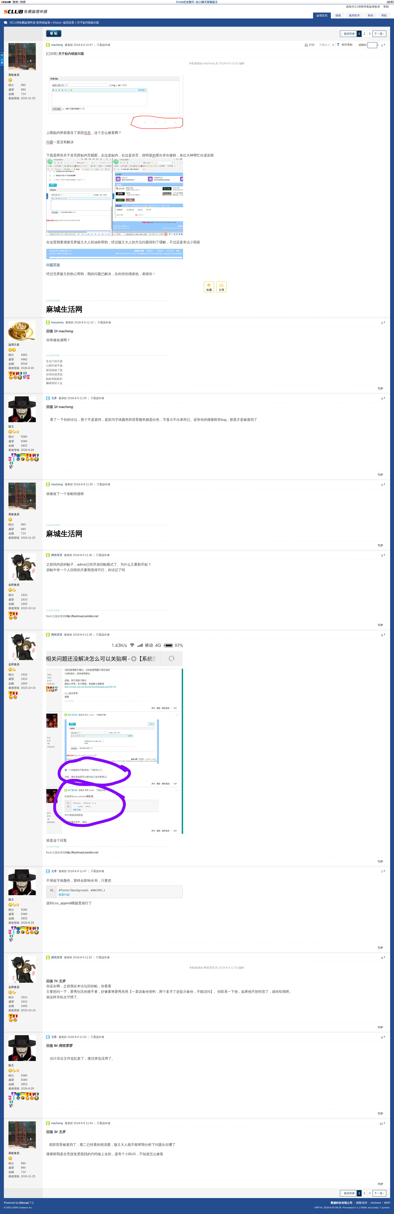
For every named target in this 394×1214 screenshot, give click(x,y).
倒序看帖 (347, 44)
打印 (311, 45)
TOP (380, 388)
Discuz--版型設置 (63, 22)
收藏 (209, 289)
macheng (57, 45)
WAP (387, 1202)
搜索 (338, 15)
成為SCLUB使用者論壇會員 (363, 6)
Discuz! (24, 1202)
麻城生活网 (64, 309)
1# (56, 331)
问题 (49, 142)
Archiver (376, 1202)
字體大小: (325, 45)
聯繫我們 (361, 1202)
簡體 (23, 2)
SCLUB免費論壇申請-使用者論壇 (30, 22)
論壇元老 (13, 344)
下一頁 (378, 33)
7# (56, 981)
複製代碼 (64, 894)
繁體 (15, 2)
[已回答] (51, 53)
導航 (384, 15)
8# (56, 1046)
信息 (87, 133)
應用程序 (354, 15)
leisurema (57, 322)
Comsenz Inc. (25, 1207)
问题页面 (53, 265)
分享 (221, 289)
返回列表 (349, 33)
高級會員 (13, 74)
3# (56, 1132)
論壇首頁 (321, 15)
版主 (11, 426)
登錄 (386, 6)
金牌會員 (13, 584)
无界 (54, 398)
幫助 (370, 15)
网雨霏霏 (56, 555)
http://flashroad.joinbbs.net (82, 616)
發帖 (54, 33)
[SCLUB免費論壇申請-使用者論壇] (25, 12)
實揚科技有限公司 (342, 1202)
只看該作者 (103, 45)
